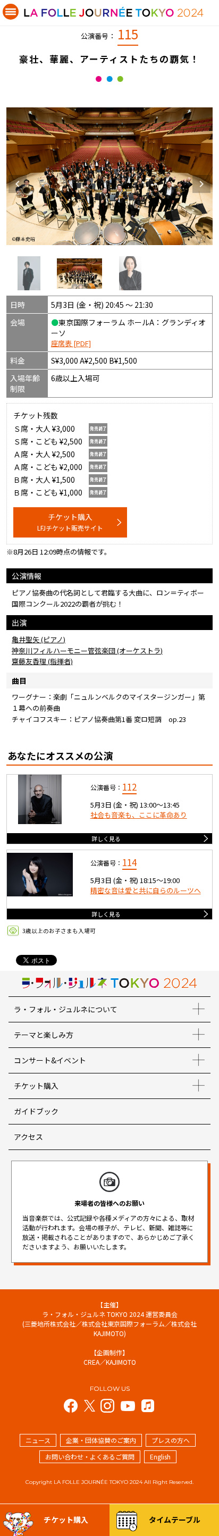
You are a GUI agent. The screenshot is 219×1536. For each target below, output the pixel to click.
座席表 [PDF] (71, 343)
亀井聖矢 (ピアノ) (38, 639)
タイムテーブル (174, 1519)
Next (201, 184)
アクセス (28, 1136)
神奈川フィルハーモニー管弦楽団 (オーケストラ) (87, 650)
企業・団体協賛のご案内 (101, 1440)
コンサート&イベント (50, 1060)
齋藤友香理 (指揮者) (42, 661)
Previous (18, 184)
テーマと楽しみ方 (43, 1034)
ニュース (38, 1440)
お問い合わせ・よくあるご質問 (89, 1456)
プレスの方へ (170, 1440)
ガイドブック (36, 1111)
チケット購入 (70, 521)
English (160, 1456)
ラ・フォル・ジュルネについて (65, 1009)
